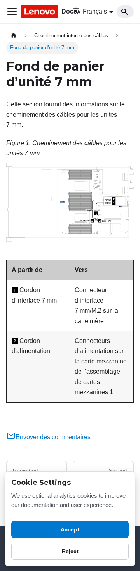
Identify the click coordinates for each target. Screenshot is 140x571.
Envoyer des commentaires (53, 437)
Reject (70, 551)
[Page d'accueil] (13, 35)
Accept (70, 529)
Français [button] (95, 11)
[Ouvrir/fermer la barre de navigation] (12, 11)
